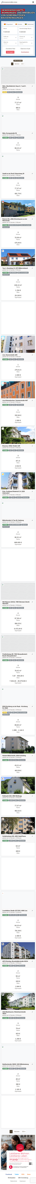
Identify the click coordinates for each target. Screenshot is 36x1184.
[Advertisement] (18, 318)
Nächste (17, 64)
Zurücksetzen (25, 52)
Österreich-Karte (25, 48)
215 (22, 64)
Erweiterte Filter (10, 48)
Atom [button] (28, 1174)
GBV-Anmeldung (23, 1177)
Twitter (17, 1174)
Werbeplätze (11, 1177)
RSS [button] (23, 1174)
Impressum (23, 1181)
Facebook (9, 1174)
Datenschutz (13, 1181)
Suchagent (10, 52)
